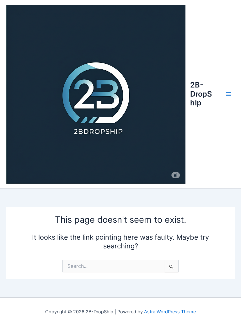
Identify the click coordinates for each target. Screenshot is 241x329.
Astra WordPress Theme (170, 312)
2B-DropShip (201, 93)
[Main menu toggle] (228, 94)
